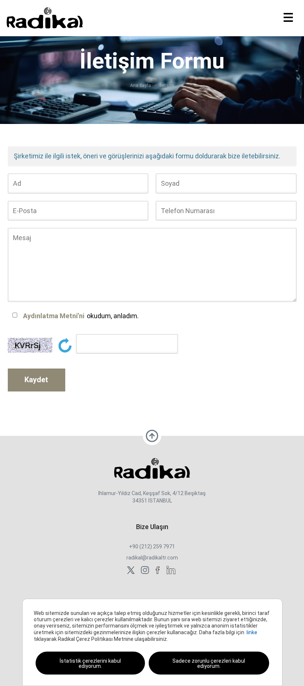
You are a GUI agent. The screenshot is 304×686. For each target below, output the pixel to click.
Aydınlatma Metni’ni (53, 316)
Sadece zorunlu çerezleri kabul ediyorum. (208, 663)
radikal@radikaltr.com (152, 558)
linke (252, 632)
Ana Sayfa (140, 85)
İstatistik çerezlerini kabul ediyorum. (90, 663)
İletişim (166, 85)
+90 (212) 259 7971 (152, 546)
